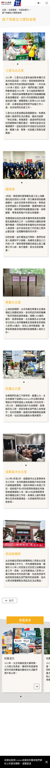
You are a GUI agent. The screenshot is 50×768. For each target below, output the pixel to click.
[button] (17, 64)
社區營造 (13, 10)
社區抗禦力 (24, 10)
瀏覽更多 (26, 763)
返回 (11, 600)
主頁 (4, 10)
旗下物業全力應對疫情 (12, 13)
